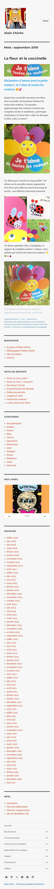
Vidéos (7, 868)
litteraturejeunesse (29, 324)
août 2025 (12, 569)
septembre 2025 (15, 565)
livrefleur (7, 327)
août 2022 (12, 674)
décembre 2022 (14, 663)
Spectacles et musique (15, 850)
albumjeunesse (10, 322)
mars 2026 (12, 548)
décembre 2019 (14, 751)
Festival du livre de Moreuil (20, 389)
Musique (11, 451)
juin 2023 (11, 642)
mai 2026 (11, 544)
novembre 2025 (14, 558)
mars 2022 (12, 691)
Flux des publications (17, 806)
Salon (9, 462)
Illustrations (10, 862)
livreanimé (42, 324)
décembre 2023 (14, 625)
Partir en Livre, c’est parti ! (20, 382)
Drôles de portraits (16, 392)
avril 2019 (11, 765)
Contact (10, 357)
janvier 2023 (13, 660)
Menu (45, 21)
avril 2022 (12, 688)
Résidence (12, 458)
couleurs (7, 324)
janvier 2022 (13, 698)
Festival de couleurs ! (17, 399)
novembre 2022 (14, 667)
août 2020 (12, 733)
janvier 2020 (13, 747)
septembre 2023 (15, 635)
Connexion (12, 803)
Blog (9, 434)
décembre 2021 (14, 702)
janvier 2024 (13, 621)
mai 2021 (11, 719)
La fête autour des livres (18, 403)
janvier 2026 (13, 555)
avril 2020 (12, 740)
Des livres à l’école (16, 385)
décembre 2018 (14, 779)
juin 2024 (11, 607)
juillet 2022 (12, 677)
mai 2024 (11, 611)
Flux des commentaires (18, 810)
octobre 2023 (13, 632)
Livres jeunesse (11, 838)
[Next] (44, 516)
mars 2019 (12, 768)
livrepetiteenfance (29, 327)
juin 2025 (11, 576)
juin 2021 (11, 716)
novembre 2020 (14, 730)
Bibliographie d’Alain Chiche (21, 350)
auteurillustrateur (37, 322)
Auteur (10, 430)
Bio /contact (10, 832)
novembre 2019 (14, 754)
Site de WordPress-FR (18, 813)
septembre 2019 (15, 758)
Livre (23, 319)
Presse (10, 455)
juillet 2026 (12, 537)
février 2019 (12, 772)
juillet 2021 (12, 712)
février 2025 (13, 586)
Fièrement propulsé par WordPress (30, 884)
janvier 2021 (13, 726)
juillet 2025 (12, 572)
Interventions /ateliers (15, 844)
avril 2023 (11, 649)
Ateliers (10, 427)
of (27, 516)
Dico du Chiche (14, 354)
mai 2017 (11, 782)
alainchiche (32, 319)
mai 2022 (11, 684)
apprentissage (24, 322)
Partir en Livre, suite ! (17, 378)
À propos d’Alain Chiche (18, 347)
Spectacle (11, 465)
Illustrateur (12, 444)
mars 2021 (12, 723)
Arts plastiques (14, 423)
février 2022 (13, 695)
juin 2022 (11, 681)
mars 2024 (12, 618)
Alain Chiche (13, 33)
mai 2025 (11, 579)
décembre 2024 (14, 593)
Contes (10, 437)
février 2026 (13, 551)
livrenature (16, 327)
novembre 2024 (14, 597)
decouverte (16, 324)
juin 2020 (11, 737)
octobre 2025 (13, 562)
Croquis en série (14, 396)
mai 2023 (11, 646)
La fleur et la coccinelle (25, 58)
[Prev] (10, 516)
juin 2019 (11, 761)
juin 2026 (11, 541)
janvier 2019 (13, 775)
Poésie (7, 856)
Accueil (7, 825)
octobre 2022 (13, 670)
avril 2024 (12, 614)
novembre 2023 (14, 628)
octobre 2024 (13, 600)
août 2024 (12, 604)
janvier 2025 (13, 590)
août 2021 (11, 709)
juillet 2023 (12, 639)
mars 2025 (12, 583)
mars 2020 (12, 744)
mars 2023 (12, 653)
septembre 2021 (14, 705)
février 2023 (13, 656)
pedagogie (42, 327)
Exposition (12, 441)
